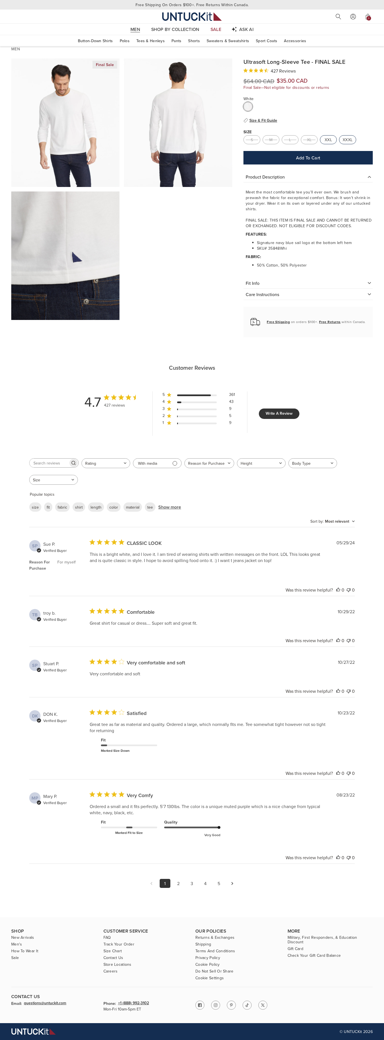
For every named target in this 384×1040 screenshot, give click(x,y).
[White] (247, 106)
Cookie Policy (207, 964)
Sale (15, 957)
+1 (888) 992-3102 (133, 1003)
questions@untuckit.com (45, 1003)
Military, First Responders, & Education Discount (322, 939)
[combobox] (106, 463)
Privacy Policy (207, 957)
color (113, 507)
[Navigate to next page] (232, 883)
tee (150, 507)
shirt (79, 507)
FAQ (107, 937)
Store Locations (117, 964)
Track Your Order (118, 944)
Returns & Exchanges (214, 937)
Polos (125, 41)
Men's (16, 944)
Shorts (194, 41)
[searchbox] (49, 463)
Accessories (295, 41)
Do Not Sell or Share (214, 971)
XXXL (348, 140)
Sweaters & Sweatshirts (228, 41)
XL (309, 140)
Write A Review (279, 413)
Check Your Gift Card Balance (314, 955)
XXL (328, 140)
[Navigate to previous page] (151, 883)
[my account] (353, 17)
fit (48, 507)
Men (15, 49)
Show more (169, 507)
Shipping (203, 944)
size (35, 507)
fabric (62, 507)
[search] (338, 17)
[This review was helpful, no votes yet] (338, 590)
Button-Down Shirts (95, 41)
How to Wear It (24, 951)
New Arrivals (22, 937)
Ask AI (246, 29)
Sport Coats (266, 41)
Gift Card (296, 948)
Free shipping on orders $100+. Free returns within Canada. (192, 5)
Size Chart (112, 951)
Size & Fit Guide (263, 120)
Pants (176, 41)
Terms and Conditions (215, 951)
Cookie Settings (209, 978)
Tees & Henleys (150, 41)
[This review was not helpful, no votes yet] (349, 590)
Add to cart (308, 158)
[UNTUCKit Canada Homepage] (192, 16)
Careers (110, 971)
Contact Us (113, 957)
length (96, 507)
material (132, 507)
